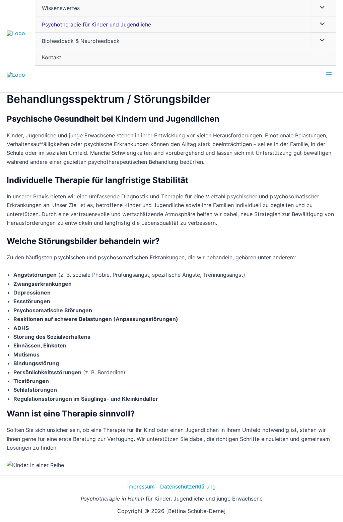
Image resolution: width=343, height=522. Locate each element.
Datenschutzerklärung (188, 486)
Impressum (141, 486)
